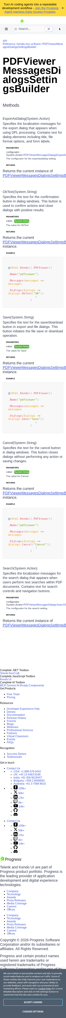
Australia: (30, 783)
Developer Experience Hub (23, 708)
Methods (11, 105)
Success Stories (16, 753)
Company (12, 891)
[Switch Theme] (60, 29)
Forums (11, 721)
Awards (11, 897)
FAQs (10, 742)
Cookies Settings (33, 1011)
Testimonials (14, 756)
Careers (11, 906)
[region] (33, 993)
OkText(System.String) (20, 192)
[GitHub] (16, 811)
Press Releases (16, 900)
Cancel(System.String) (20, 443)
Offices (11, 909)
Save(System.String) (18, 317)
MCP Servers (8, 685)
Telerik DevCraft (9, 673)
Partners (12, 733)
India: (28, 777)
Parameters (12, 148)
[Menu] (6, 29)
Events (11, 739)
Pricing (11, 697)
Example (10, 253)
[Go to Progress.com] (11, 860)
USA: (27, 771)
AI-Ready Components (30, 685)
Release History (16, 717)
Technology (14, 894)
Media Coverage (17, 903)
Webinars (12, 727)
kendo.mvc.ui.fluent (28, 44)
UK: (27, 774)
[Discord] (16, 815)
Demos (11, 711)
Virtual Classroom (17, 736)
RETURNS (10, 165)
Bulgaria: (29, 780)
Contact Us (13, 768)
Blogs (10, 724)
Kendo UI (5, 679)
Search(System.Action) (20, 568)
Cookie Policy (45, 988)
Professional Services (20, 730)
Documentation (16, 714)
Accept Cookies (33, 1002)
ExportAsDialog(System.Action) (26, 118)
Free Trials (13, 694)
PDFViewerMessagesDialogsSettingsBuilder (33, 45)
